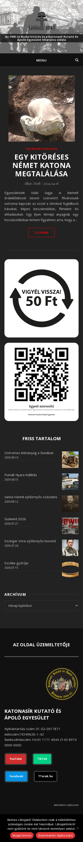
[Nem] (77, 828)
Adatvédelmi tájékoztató (66, 805)
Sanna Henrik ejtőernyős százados (30, 497)
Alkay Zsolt (32, 183)
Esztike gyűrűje (16, 563)
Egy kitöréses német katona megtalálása (41, 165)
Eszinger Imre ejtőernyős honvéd (30, 541)
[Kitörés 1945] (41, 21)
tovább (41, 233)
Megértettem (21, 835)
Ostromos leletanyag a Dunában (29, 453)
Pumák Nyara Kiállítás (20, 475)
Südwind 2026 (15, 519)
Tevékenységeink (41, 149)
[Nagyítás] (73, 348)
